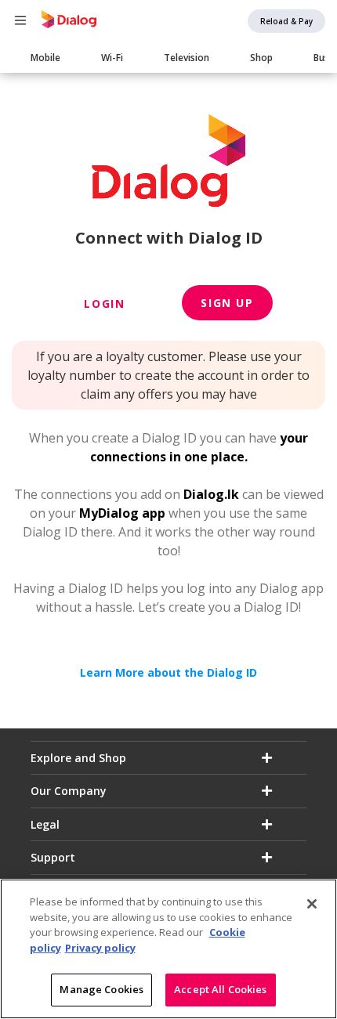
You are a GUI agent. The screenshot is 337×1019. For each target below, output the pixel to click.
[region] (168, 949)
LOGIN (104, 303)
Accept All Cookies (220, 989)
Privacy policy (100, 948)
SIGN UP (227, 302)
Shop (261, 57)
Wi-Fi (112, 57)
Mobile (45, 57)
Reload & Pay (286, 21)
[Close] (312, 904)
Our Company (69, 790)
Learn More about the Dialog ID (168, 672)
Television (186, 57)
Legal (45, 824)
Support (53, 857)
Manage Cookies (101, 989)
